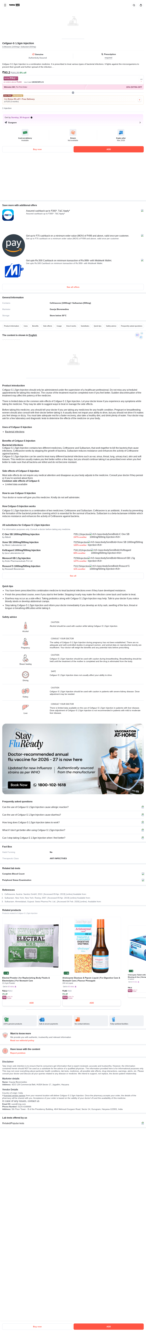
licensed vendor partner (14, 1095)
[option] (11, 326)
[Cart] (140, 5)
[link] (14, 5)
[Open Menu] (5, 5)
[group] (73, 19)
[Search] (133, 5)
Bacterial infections (14, 431)
